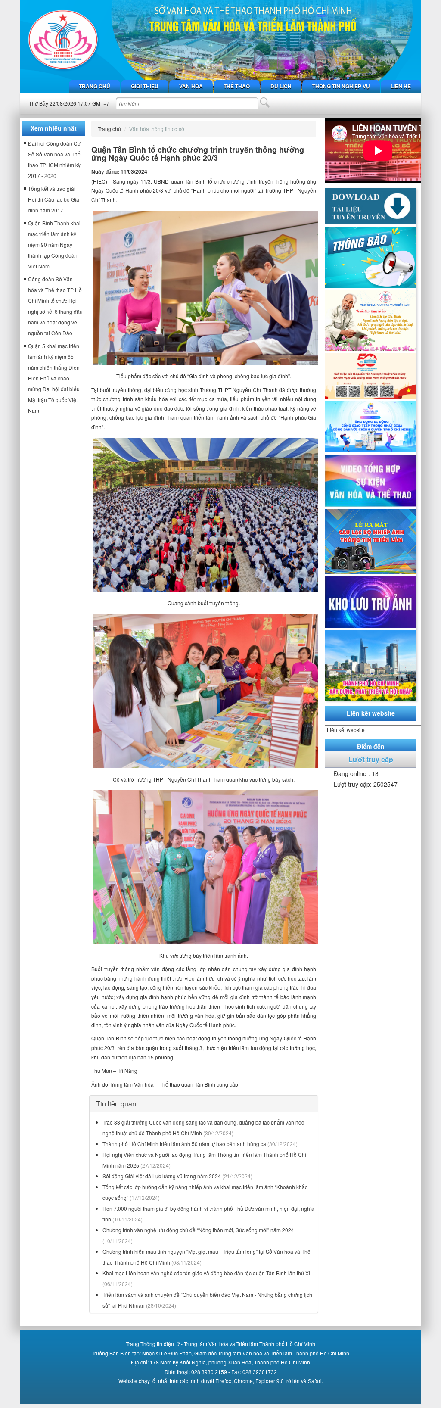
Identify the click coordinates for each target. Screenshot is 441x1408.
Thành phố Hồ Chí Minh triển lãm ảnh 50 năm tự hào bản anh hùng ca (184, 1143)
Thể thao (237, 86)
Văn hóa (191, 86)
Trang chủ (94, 86)
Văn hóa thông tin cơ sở (156, 128)
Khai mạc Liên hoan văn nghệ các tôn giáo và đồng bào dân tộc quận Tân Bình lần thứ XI (206, 1273)
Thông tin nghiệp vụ (341, 86)
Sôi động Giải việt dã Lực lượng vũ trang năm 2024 (161, 1176)
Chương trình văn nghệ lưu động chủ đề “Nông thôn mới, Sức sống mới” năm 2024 (198, 1230)
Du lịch (281, 86)
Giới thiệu (144, 86)
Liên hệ (401, 86)
